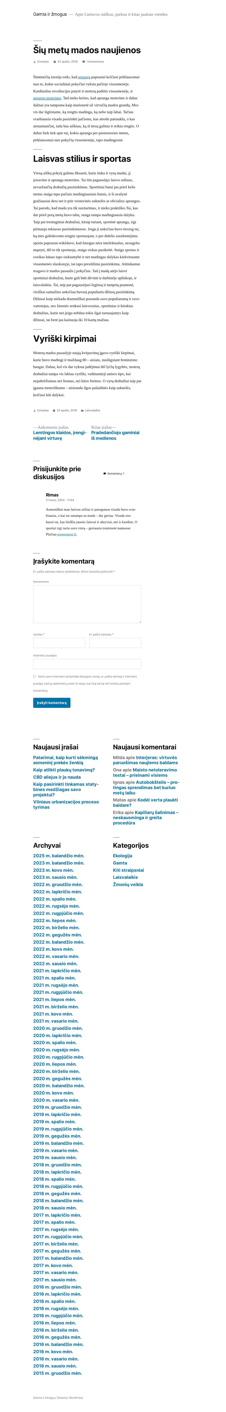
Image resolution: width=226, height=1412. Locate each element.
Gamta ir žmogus (50, 14)
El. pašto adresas (101, 634)
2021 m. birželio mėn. (56, 1006)
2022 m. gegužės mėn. (57, 934)
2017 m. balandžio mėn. (58, 1258)
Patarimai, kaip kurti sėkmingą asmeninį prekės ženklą (65, 760)
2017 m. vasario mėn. (55, 1272)
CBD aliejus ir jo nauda (57, 777)
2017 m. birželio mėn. (56, 1244)
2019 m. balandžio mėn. (58, 1143)
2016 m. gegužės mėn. (57, 1337)
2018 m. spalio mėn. (54, 1179)
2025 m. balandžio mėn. (58, 855)
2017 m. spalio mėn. (54, 1222)
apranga (84, 77)
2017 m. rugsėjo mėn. (56, 1229)
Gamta (120, 863)
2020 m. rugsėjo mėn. (56, 1049)
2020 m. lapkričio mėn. (57, 1035)
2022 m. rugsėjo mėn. (56, 906)
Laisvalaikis (92, 410)
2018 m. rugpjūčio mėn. (58, 1186)
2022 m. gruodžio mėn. (58, 884)
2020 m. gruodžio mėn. (58, 1028)
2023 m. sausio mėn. (55, 877)
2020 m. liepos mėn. (55, 1064)
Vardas (38, 634)
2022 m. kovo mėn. (53, 949)
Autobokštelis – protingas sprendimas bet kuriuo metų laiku (146, 787)
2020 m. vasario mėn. (56, 1100)
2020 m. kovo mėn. (53, 1093)
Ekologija (122, 855)
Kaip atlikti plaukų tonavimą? (64, 769)
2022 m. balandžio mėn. (58, 942)
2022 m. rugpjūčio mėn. (58, 913)
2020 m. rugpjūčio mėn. (58, 1057)
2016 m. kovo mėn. (53, 1351)
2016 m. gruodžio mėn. (57, 1287)
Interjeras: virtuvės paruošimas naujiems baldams (145, 760)
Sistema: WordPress (70, 1397)
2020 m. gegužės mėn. (57, 1078)
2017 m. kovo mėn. (53, 1265)
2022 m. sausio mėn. (55, 963)
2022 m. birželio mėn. (56, 927)
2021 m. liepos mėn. (54, 999)
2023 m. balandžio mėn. (58, 863)
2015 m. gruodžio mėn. (57, 1373)
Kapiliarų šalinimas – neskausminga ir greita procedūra (145, 817)
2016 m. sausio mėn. (55, 1366)
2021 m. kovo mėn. (53, 1014)
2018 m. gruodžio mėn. (57, 1164)
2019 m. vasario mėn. (56, 1150)
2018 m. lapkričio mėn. (57, 1172)
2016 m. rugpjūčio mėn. (58, 1315)
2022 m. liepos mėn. (55, 920)
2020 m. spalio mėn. (55, 1042)
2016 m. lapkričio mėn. (57, 1294)
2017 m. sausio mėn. (55, 1279)
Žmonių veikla (128, 884)
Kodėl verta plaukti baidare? (145, 802)
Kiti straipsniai (128, 870)
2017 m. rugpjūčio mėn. (58, 1236)
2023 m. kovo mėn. (53, 870)
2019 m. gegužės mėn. (57, 1136)
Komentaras (41, 581)
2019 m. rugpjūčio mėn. (58, 1129)
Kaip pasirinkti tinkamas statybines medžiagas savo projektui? (66, 789)
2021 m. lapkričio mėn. (57, 970)
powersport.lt (66, 534)
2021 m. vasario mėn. (56, 1021)
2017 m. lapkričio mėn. (57, 1215)
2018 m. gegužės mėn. (57, 1193)
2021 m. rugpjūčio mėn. (58, 992)
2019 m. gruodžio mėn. (57, 1107)
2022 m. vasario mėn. (56, 956)
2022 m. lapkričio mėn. (57, 891)
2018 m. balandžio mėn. (58, 1200)
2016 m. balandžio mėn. (58, 1344)
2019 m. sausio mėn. (55, 1157)
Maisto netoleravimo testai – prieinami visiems (145, 772)
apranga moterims (47, 98)
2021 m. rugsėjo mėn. (56, 985)
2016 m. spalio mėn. (54, 1301)
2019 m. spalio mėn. (54, 1121)
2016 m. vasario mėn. (56, 1358)
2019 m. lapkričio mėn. (57, 1114)
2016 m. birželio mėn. (56, 1330)
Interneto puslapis (45, 655)
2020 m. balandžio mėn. (59, 1085)
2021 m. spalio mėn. (54, 978)
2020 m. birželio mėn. (56, 1071)
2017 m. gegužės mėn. (57, 1251)
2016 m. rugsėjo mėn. (56, 1308)
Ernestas (43, 61)
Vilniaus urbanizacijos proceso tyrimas (66, 804)
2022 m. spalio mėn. (54, 899)
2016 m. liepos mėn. (54, 1322)
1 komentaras (95, 61)
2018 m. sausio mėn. (55, 1207)
